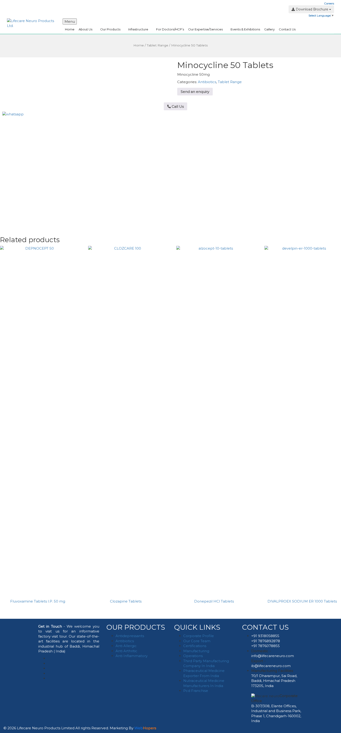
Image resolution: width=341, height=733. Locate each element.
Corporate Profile (198, 636)
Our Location (152, 3)
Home (69, 29)
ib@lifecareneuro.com (271, 666)
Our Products (110, 29)
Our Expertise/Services (205, 29)
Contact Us (287, 29)
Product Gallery (128, 3)
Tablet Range (157, 45)
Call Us (177, 106)
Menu (69, 21)
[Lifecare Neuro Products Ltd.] (31, 23)
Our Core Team (196, 641)
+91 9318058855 (265, 636)
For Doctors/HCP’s (170, 29)
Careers (329, 3)
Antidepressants (130, 636)
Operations (193, 656)
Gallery (269, 29)
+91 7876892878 (265, 641)
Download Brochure (312, 9)
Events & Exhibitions (245, 29)
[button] (121, 14)
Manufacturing (196, 651)
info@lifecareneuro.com (272, 656)
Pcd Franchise (195, 690)
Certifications (194, 646)
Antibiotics (207, 82)
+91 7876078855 (265, 646)
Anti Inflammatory (132, 656)
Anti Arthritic (126, 651)
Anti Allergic (126, 646)
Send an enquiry (195, 91)
